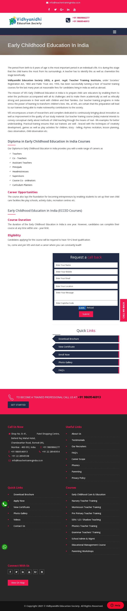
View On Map (18, 582)
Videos (17, 519)
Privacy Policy (78, 477)
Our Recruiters (79, 446)
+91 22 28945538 (20, 455)
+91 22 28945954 (51, 451)
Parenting (77, 471)
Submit (86, 314)
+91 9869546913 (80, 21)
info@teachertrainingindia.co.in (64, 2)
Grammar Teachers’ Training (86, 532)
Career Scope (78, 459)
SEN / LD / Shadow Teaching (86, 519)
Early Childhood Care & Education (88, 494)
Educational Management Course (89, 544)
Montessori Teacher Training (86, 507)
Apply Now (19, 500)
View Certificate (67, 346)
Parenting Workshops (83, 551)
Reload (90, 307)
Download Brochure (69, 338)
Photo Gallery (65, 362)
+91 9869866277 (80, 17)
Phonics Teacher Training (84, 525)
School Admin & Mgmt (83, 538)
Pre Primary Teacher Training (86, 513)
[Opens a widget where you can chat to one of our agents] (115, 605)
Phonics (76, 465)
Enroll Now (64, 354)
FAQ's (61, 370)
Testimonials (78, 440)
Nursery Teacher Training (84, 500)
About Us (76, 433)
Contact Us (19, 525)
